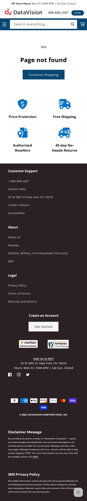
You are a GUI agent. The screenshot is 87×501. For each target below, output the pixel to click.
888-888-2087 (58, 12)
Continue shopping (43, 75)
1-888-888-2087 (18, 181)
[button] (4, 24)
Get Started (43, 327)
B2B (10, 261)
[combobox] (43, 24)
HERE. (36, 456)
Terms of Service (19, 293)
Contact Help (16, 189)
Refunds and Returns (22, 301)
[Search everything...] (72, 24)
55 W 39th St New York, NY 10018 (30, 197)
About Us (14, 237)
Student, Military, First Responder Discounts (38, 253)
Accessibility (16, 213)
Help (77, 13)
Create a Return (19, 205)
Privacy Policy (17, 285)
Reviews (13, 245)
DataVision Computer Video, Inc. (48, 414)
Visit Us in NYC (43, 359)
